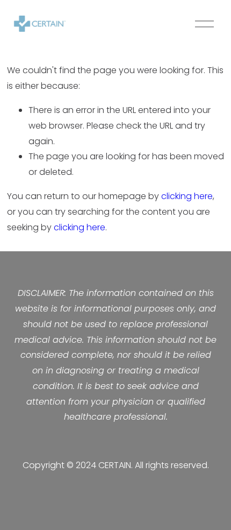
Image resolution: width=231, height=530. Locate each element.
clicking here (187, 196)
